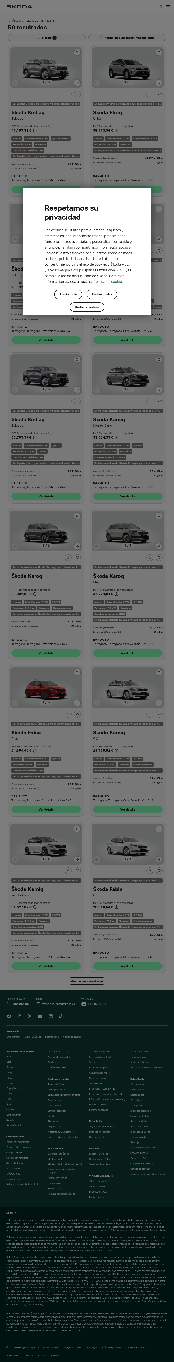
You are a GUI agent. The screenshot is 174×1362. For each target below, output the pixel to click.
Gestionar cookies (87, 306)
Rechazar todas (102, 294)
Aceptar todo (68, 294)
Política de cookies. (108, 281)
